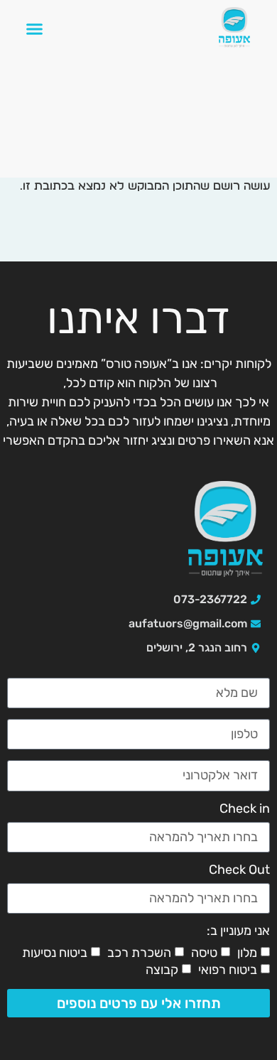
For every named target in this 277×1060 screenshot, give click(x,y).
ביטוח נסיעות (54, 953)
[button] (34, 29)
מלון (247, 953)
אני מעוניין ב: (238, 931)
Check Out (239, 870)
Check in (244, 809)
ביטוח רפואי (227, 970)
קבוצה (162, 970)
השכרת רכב (139, 953)
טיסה (204, 953)
